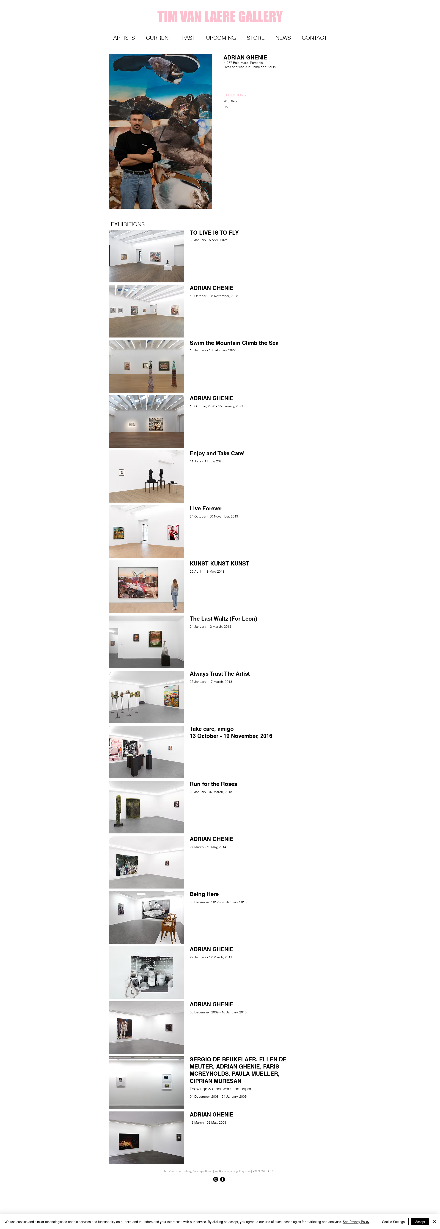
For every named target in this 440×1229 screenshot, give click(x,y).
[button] (129, 224)
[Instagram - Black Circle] (215, 1179)
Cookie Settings (393, 1221)
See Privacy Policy (356, 1221)
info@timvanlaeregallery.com (232, 1171)
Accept (420, 1221)
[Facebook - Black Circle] (222, 1179)
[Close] (434, 1221)
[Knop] (319, 1187)
